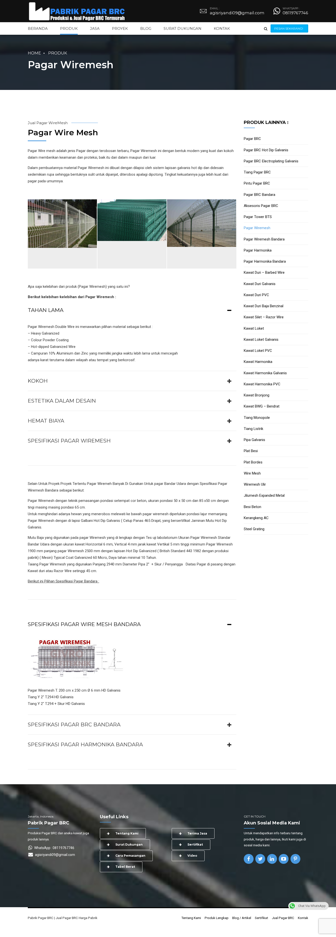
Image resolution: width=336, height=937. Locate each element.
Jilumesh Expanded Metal (264, 495)
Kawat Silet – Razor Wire (264, 317)
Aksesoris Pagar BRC (261, 206)
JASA (95, 28)
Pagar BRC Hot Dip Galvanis (266, 150)
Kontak (303, 918)
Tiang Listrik (253, 428)
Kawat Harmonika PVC (262, 384)
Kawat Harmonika (258, 361)
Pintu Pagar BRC (257, 183)
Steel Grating (254, 529)
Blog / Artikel (241, 918)
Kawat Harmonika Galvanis (265, 373)
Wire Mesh (252, 473)
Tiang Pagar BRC (257, 172)
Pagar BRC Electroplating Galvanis (271, 161)
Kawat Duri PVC (256, 295)
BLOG (145, 28)
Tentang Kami (191, 918)
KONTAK (222, 28)
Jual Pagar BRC (283, 918)
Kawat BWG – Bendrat (261, 406)
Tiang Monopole (257, 417)
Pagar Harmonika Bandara (265, 261)
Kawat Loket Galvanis (261, 339)
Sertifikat (261, 918)
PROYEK (120, 28)
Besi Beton (252, 507)
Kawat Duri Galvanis (259, 284)
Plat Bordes (253, 462)
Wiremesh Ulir (255, 484)
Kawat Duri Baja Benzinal (263, 306)
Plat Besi (251, 451)
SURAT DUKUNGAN (182, 28)
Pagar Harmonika (258, 250)
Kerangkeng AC (256, 518)
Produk (57, 53)
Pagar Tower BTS (258, 217)
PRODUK (69, 28)
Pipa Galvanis (254, 440)
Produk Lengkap (217, 918)
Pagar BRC (252, 138)
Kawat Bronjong (256, 395)
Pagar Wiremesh (257, 228)
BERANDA (38, 28)
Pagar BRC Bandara (259, 194)
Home (34, 53)
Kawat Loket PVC (258, 350)
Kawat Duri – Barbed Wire (264, 272)
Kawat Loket (254, 328)
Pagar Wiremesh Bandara (264, 239)
